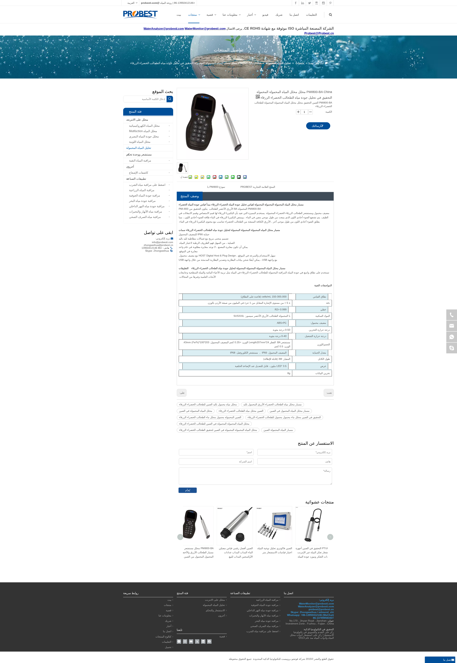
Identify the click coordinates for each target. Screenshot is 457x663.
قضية (210, 14)
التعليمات (311, 14)
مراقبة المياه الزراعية (141, 190)
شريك (278, 14)
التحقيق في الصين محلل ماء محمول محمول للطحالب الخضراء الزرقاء (284, 417)
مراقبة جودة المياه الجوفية (144, 195)
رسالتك (316, 125)
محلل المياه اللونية (139, 141)
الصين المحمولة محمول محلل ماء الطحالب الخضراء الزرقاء (210, 417)
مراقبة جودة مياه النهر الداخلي (147, 206)
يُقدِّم (187, 490)
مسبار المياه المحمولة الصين (278, 429)
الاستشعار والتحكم (215, 610)
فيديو (265, 14)
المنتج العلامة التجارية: (263, 186)
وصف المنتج (189, 196)
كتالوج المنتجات (163, 636)
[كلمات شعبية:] (170, 99)
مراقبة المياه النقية (140, 160)
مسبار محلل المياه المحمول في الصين (290, 410)
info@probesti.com (162, 242)
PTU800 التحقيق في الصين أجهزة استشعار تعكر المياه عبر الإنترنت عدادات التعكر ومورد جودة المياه (281, 552)
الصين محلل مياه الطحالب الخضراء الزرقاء (241, 410)
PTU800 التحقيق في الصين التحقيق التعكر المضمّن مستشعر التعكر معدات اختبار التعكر (321, 552)
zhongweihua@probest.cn (158, 245)
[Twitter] (197, 641)
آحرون (130, 166)
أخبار (250, 14)
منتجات (192, 14)
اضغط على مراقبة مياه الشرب (147, 184)
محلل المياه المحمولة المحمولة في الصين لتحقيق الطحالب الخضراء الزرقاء (218, 429)
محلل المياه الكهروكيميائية (144, 125)
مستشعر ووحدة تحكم (139, 154)
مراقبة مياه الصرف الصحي (145, 216)
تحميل (168, 647)
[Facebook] (209, 641)
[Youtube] (191, 641)
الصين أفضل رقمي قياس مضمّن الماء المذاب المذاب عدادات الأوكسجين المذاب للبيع (203, 552)
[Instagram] (185, 641)
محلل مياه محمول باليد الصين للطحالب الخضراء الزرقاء (208, 404)
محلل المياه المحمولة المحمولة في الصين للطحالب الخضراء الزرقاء (214, 423)
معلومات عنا (230, 14)
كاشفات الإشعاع (138, 172)
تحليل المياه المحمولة (138, 147)
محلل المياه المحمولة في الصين (195, 410)
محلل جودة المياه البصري (144, 136)
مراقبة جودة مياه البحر (142, 200)
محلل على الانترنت (137, 119)
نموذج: (221, 186)
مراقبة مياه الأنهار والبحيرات (145, 211)
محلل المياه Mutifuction (143, 131)
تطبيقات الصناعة (136, 178)
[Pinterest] (179, 641)
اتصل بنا (294, 14)
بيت (179, 14)
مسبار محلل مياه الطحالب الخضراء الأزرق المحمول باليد (272, 404)
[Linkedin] (203, 641)
